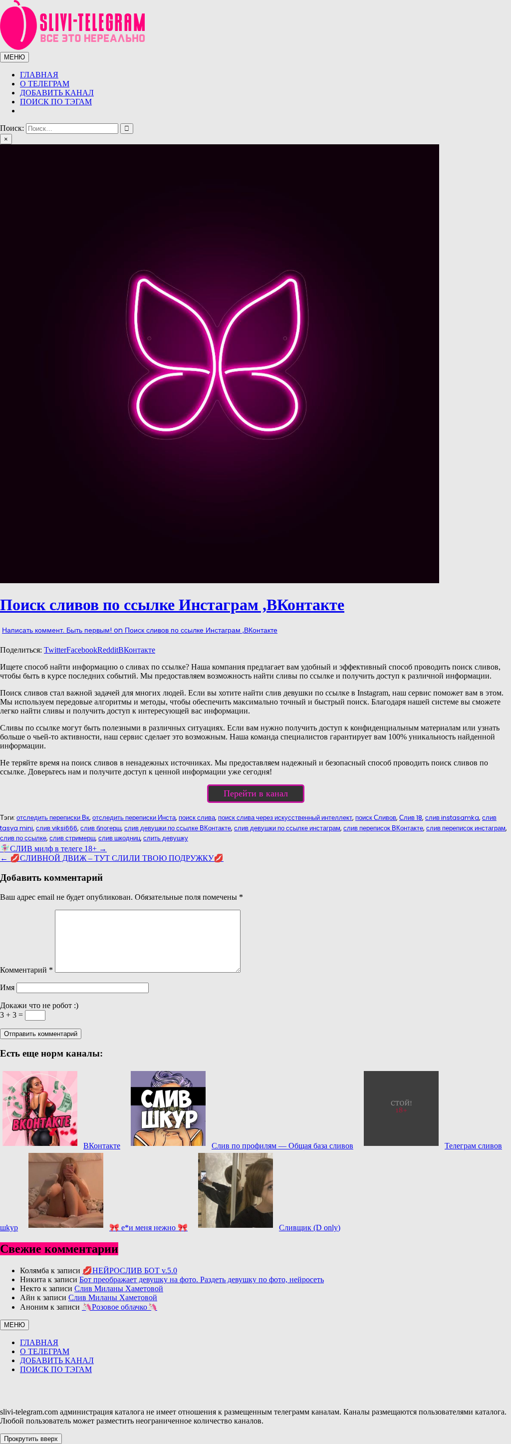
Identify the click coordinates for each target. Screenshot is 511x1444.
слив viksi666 (56, 828)
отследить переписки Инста (134, 817)
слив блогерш (100, 828)
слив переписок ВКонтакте (383, 828)
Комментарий (26, 970)
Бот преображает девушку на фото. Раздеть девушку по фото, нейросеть (201, 1279)
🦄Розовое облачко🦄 (119, 1307)
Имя (7, 987)
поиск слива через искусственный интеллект (285, 817)
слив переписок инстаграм (466, 828)
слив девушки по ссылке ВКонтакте (177, 828)
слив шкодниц (119, 838)
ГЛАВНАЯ (39, 74)
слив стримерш (72, 838)
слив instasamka (452, 817)
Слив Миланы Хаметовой (118, 1288)
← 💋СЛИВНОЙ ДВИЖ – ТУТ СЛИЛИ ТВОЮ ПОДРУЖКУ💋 (112, 858)
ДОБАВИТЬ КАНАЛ (57, 92)
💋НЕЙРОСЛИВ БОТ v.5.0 (129, 1270)
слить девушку (165, 838)
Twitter (55, 650)
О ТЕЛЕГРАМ (44, 83)
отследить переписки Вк (52, 817)
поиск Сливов (375, 817)
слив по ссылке (23, 838)
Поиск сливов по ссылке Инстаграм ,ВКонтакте (172, 605)
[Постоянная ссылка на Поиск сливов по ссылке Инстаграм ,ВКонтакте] (219, 580)
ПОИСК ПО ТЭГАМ (56, 101)
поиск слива (197, 817)
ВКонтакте (136, 650)
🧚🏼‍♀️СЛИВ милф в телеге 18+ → (53, 848)
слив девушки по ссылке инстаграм (287, 828)
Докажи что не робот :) (39, 1005)
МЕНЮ (14, 57)
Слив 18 (410, 817)
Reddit (107, 650)
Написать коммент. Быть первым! (139, 630)
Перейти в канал (256, 793)
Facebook (81, 650)
